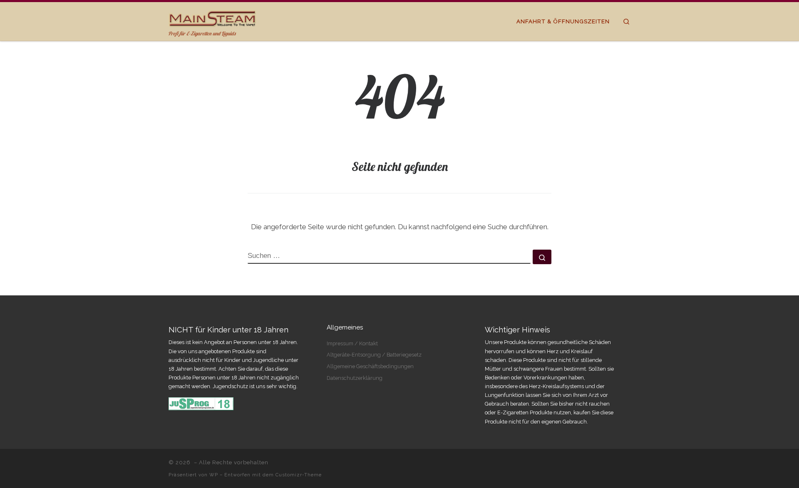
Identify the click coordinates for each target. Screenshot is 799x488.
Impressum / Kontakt (352, 343)
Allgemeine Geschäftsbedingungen (370, 366)
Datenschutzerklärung (354, 378)
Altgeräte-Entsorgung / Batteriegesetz (374, 355)
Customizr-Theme (298, 475)
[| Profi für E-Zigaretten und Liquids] (212, 16)
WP (213, 475)
